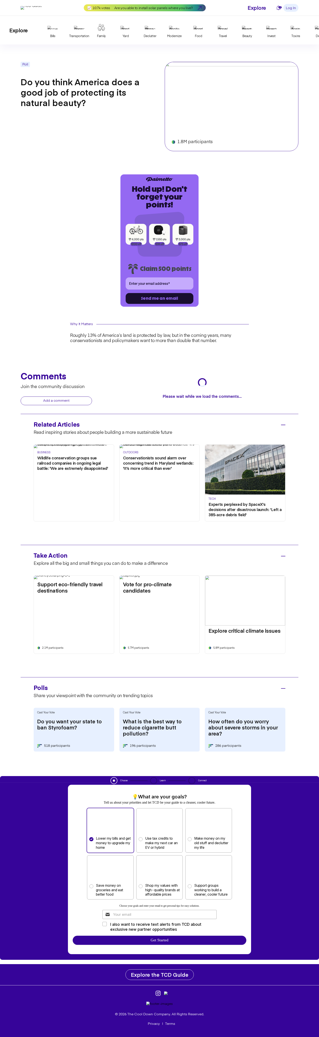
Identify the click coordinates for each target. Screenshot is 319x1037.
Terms (170, 1024)
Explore (257, 7)
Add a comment (56, 401)
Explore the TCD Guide (159, 974)
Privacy (154, 1024)
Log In (291, 8)
